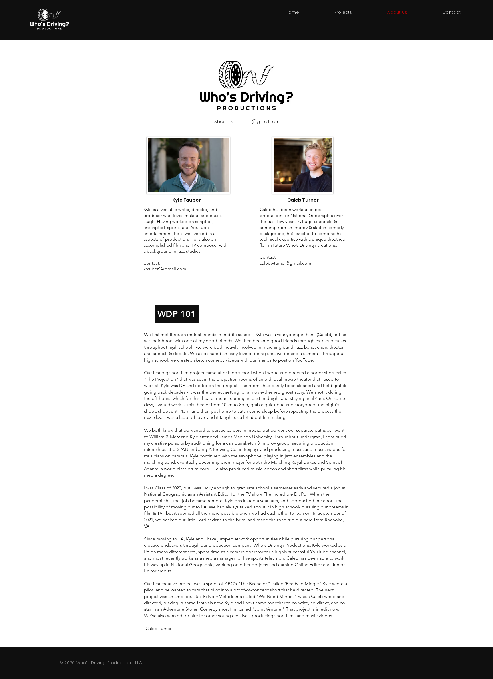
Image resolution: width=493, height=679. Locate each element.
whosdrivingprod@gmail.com (246, 121)
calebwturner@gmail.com (285, 263)
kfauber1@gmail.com (164, 268)
